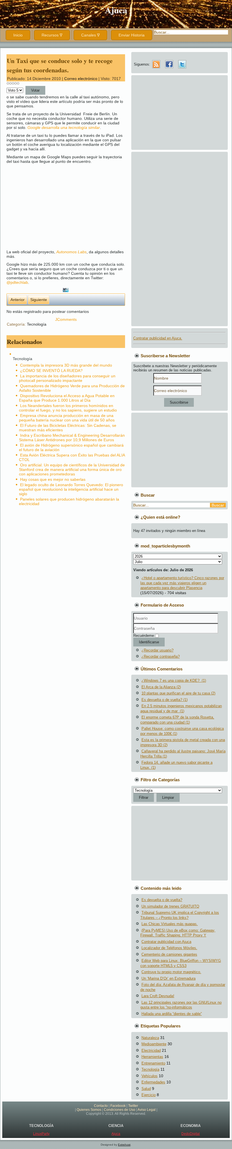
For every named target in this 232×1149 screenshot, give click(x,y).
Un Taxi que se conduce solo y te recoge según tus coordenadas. (60, 65)
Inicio (18, 35)
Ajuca (116, 9)
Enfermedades (153, 1082)
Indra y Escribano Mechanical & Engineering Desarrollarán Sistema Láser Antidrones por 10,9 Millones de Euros (72, 437)
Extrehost (124, 1144)
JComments (66, 319)
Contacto (101, 1106)
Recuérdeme (143, 635)
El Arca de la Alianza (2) (161, 687)
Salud (146, 1089)
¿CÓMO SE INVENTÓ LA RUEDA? (51, 370)
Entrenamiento (153, 1063)
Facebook (118, 1106)
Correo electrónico (81, 78)
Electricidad (151, 1050)
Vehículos (149, 1076)
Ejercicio (148, 1095)
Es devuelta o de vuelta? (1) (164, 700)
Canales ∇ (90, 35)
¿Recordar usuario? (157, 650)
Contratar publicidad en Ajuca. (157, 338)
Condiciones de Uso (119, 1110)
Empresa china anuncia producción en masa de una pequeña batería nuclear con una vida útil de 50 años (67, 417)
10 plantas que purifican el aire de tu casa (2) (178, 693)
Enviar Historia (132, 35)
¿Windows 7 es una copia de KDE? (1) (173, 680)
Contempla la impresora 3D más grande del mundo (66, 365)
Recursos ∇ (52, 35)
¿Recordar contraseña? (160, 656)
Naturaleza (150, 1038)
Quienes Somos (89, 1110)
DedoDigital (190, 1134)
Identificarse (149, 642)
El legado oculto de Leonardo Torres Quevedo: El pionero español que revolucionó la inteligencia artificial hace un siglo (71, 489)
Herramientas (152, 1057)
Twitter (133, 1106)
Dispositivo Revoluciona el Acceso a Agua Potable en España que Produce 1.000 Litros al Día (67, 398)
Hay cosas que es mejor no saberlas (52, 479)
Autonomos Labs (71, 252)
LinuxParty (41, 1134)
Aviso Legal (147, 1110)
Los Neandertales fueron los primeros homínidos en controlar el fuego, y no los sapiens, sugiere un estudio (68, 407)
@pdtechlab (17, 282)
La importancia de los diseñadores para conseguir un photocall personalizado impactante (67, 378)
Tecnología (36, 324)
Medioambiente (153, 1044)
